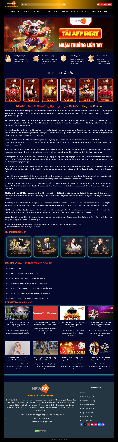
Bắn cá (37, 12)
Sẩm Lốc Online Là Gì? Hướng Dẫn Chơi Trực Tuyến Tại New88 (73, 324)
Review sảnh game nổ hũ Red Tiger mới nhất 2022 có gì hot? (45, 323)
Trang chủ (15, 12)
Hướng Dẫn (27, 12)
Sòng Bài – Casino (79, 12)
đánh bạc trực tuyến (25, 111)
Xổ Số (93, 12)
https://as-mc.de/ (34, 227)
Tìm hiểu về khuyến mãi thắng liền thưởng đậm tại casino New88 (100, 324)
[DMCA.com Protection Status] (40, 431)
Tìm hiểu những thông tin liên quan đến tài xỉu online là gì (73, 359)
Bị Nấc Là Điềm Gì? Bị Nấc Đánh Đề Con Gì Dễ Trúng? (17, 359)
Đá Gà (56, 12)
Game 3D (64, 12)
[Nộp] (64, 4)
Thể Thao (47, 12)
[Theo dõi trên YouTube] (92, 424)
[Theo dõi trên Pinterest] (88, 424)
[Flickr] (95, 424)
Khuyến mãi (103, 12)
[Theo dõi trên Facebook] (81, 424)
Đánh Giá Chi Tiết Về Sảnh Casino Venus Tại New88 (100, 359)
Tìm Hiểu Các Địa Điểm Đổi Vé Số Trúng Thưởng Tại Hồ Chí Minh (18, 324)
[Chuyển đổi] (7, 269)
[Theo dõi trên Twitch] (103, 424)
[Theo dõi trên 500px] (99, 424)
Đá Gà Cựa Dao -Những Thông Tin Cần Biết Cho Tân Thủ (45, 359)
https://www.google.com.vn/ (43, 224)
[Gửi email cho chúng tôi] (85, 424)
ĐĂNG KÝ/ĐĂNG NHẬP (104, 4)
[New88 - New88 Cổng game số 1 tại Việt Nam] (11, 4)
